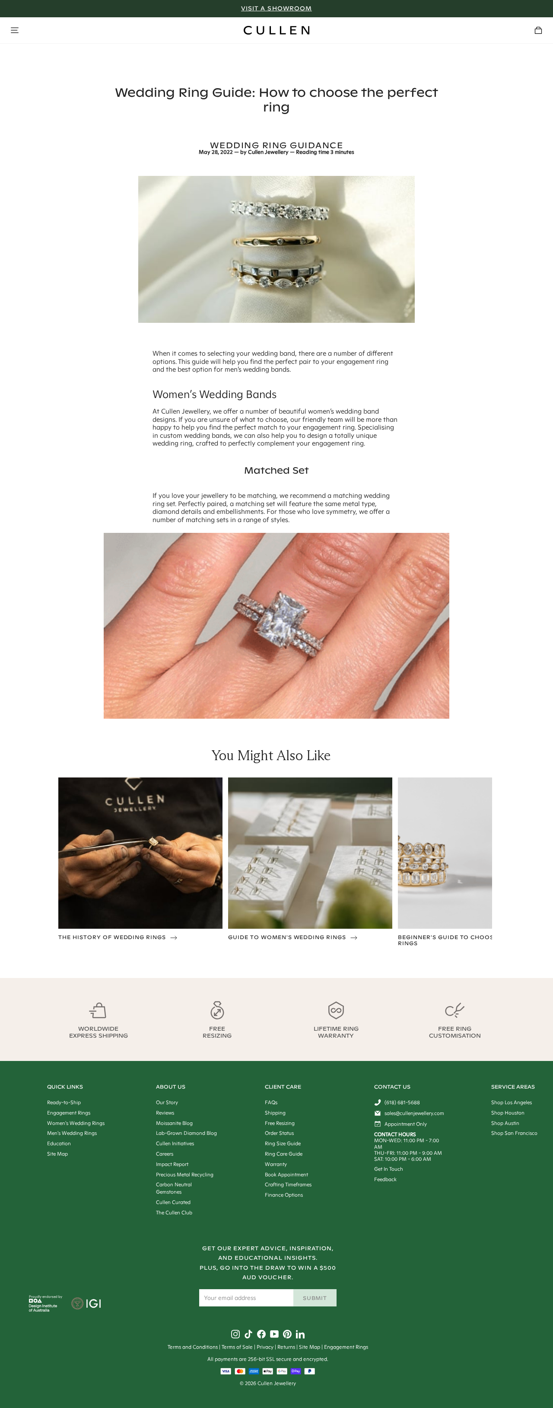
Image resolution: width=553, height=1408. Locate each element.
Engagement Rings (346, 1347)
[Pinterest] (287, 1334)
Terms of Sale (237, 1347)
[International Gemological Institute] (86, 1304)
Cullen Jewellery (268, 152)
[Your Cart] (538, 30)
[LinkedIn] (300, 1334)
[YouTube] (274, 1334)
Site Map (309, 1347)
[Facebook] (261, 1334)
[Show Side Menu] (14, 30)
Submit (315, 1298)
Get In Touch (388, 1169)
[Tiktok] (248, 1334)
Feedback (385, 1179)
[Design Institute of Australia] (43, 1309)
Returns (286, 1347)
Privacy (265, 1347)
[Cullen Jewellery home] (276, 30)
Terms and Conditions (193, 1347)
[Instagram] (235, 1334)
